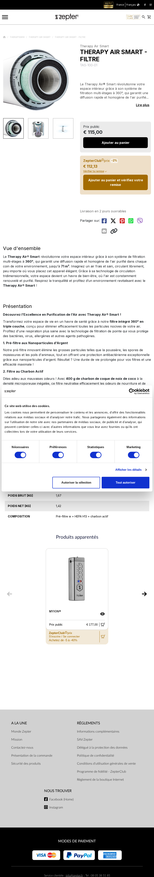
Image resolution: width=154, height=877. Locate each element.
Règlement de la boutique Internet (100, 779)
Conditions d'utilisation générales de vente (106, 763)
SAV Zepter (85, 739)
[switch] (58, 455)
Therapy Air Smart (40, 37)
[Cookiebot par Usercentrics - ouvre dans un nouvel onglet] (131, 391)
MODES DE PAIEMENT (77, 841)
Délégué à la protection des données (102, 747)
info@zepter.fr (74, 875)
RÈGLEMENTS (88, 723)
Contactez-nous (22, 747)
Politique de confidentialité (95, 755)
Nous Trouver (58, 791)
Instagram (56, 807)
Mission (16, 739)
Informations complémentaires (98, 731)
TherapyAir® (17, 37)
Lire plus (142, 105)
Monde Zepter (21, 731)
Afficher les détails (128, 469)
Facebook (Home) (61, 799)
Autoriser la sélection (76, 482)
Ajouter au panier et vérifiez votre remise (115, 182)
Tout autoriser (125, 482)
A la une (19, 723)
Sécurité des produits (26, 763)
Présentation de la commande (31, 755)
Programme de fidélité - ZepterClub (101, 771)
